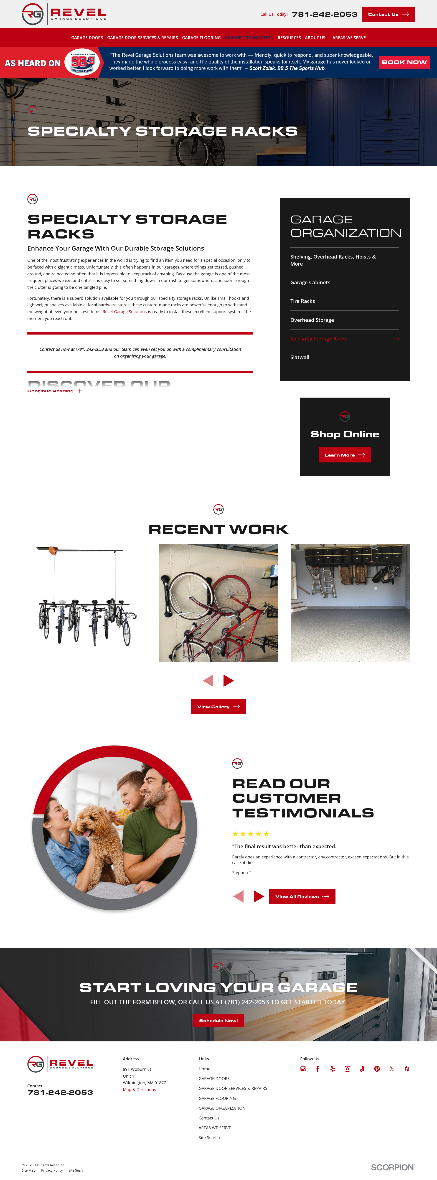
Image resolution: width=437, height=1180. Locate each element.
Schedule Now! (218, 1020)
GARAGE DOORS (214, 1078)
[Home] (64, 14)
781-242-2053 (325, 14)
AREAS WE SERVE (349, 37)
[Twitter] (392, 1069)
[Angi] (362, 1069)
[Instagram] (347, 1069)
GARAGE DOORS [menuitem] (87, 37)
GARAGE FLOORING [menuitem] (201, 37)
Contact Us (209, 1118)
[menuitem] (344, 260)
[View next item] (229, 681)
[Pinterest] (377, 1069)
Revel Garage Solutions (125, 311)
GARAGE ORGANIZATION (222, 1108)
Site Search (209, 1137)
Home (204, 1068)
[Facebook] (318, 1069)
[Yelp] (332, 1069)
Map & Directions (139, 1089)
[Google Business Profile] (303, 1069)
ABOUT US (315, 37)
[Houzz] (407, 1069)
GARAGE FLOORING (217, 1098)
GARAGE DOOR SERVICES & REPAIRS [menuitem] (142, 37)
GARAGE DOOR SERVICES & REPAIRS (233, 1088)
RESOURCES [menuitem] (289, 37)
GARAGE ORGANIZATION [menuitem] (249, 37)
